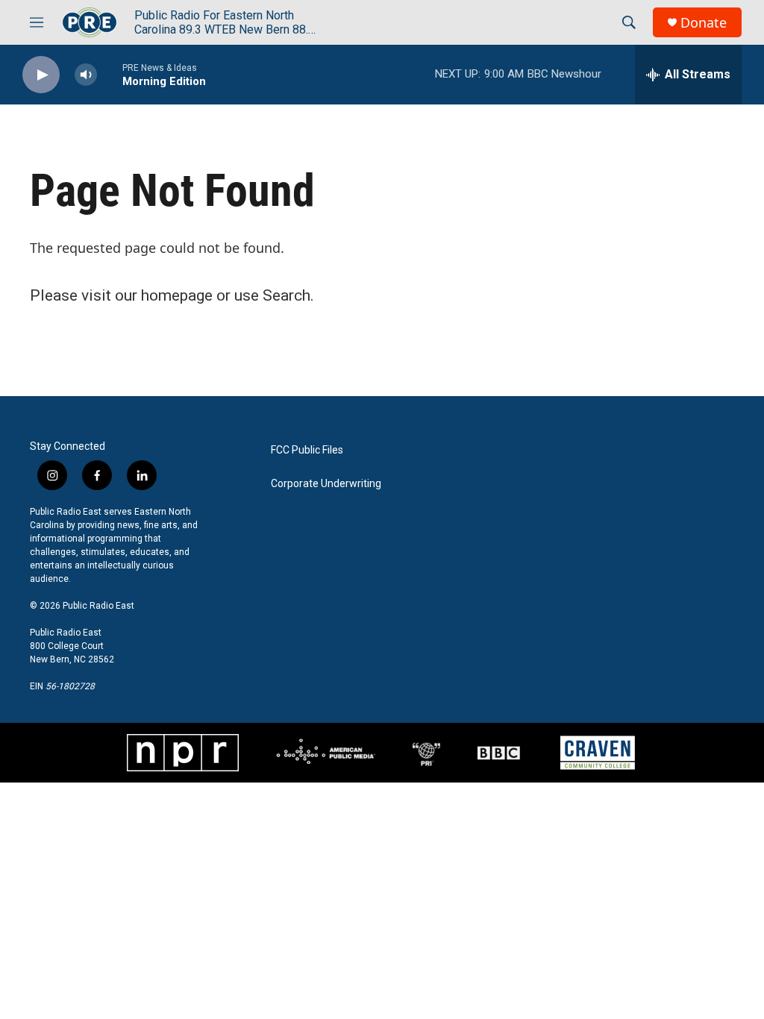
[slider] (109, 74)
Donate (703, 23)
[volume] (85, 75)
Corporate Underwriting (326, 483)
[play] (41, 75)
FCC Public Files (307, 450)
